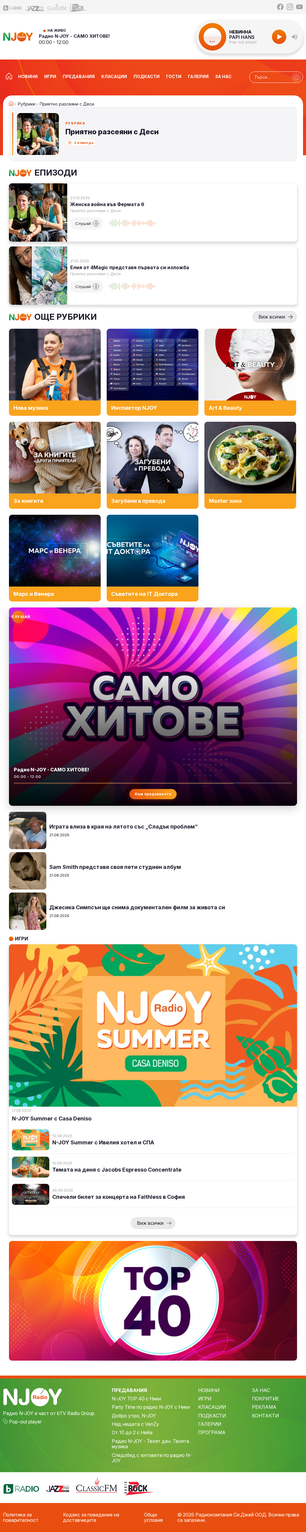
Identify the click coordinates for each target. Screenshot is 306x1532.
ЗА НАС (261, 1390)
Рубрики (26, 104)
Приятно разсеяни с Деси (95, 210)
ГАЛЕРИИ (209, 1424)
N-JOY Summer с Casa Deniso (51, 1119)
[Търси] (296, 77)
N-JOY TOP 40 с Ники (136, 1398)
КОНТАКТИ (265, 1415)
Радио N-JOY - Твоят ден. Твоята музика (150, 1443)
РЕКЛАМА (264, 1407)
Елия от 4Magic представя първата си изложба (129, 267)
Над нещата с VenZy (135, 1424)
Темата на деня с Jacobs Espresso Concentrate (116, 1170)
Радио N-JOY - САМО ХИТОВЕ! (74, 36)
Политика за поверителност (21, 1517)
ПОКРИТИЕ (265, 1398)
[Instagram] (289, 6)
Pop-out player (243, 42)
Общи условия (153, 1517)
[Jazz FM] (34, 7)
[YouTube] (299, 6)
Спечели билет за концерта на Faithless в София (118, 1197)
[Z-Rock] (78, 7)
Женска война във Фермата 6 (107, 204)
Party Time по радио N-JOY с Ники (151, 1407)
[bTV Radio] (12, 7)
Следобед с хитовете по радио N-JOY (152, 1458)
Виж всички (271, 317)
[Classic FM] (56, 7)
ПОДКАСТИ (212, 1415)
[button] (294, 36)
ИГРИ (204, 1398)
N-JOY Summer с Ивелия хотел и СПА (103, 1143)
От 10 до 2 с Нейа (132, 1432)
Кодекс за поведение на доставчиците (91, 1517)
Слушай (83, 223)
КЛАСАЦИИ (212, 1407)
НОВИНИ (208, 1390)
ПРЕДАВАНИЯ (129, 1390)
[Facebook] (280, 6)
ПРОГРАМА (212, 1432)
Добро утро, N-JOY (134, 1415)
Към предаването (153, 794)
